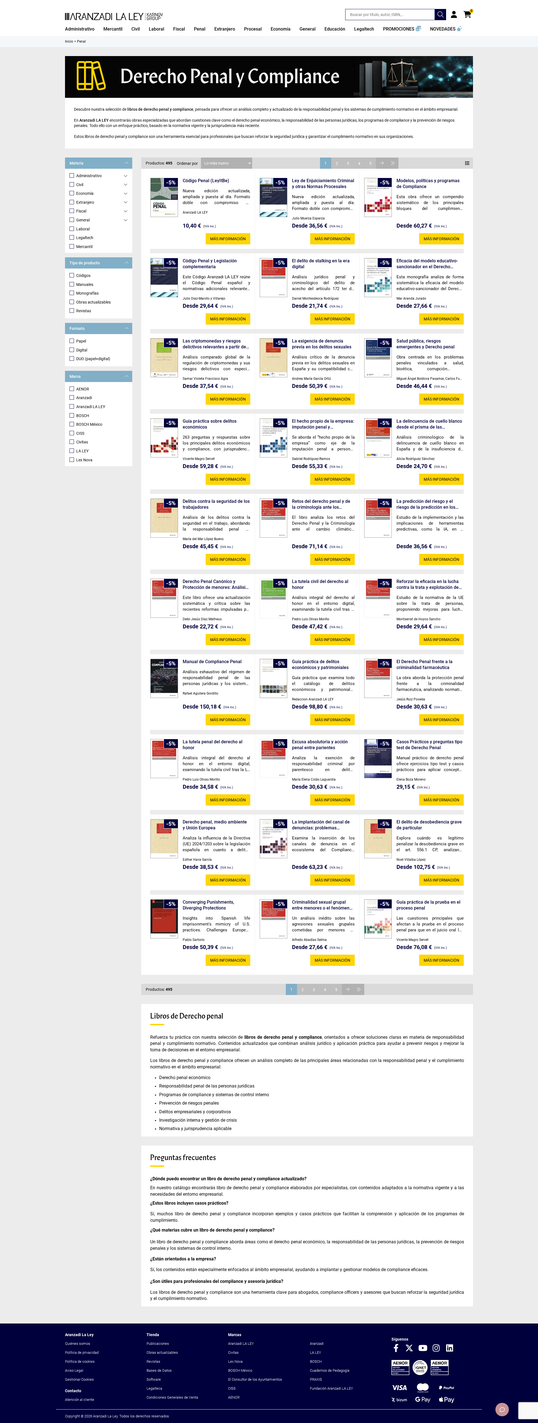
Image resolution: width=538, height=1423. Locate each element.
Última (392, 163)
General (83, 220)
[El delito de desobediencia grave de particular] (378, 839)
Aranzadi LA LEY (90, 406)
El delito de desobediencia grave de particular (429, 824)
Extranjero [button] (224, 29)
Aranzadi (84, 397)
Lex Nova (84, 460)
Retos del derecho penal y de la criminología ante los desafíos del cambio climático (322, 504)
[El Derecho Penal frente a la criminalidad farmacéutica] (378, 678)
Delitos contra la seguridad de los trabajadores (216, 504)
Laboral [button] (156, 29)
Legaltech (84, 237)
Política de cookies (80, 1361)
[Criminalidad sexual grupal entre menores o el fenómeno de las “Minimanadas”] (273, 919)
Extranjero (85, 202)
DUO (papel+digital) (93, 359)
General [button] (308, 29)
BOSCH (82, 415)
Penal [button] (199, 29)
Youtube (422, 1348)
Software (154, 1379)
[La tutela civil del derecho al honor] (273, 598)
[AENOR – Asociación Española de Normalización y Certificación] (420, 1374)
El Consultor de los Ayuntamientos (255, 1379)
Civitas (82, 442)
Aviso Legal (74, 1370)
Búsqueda (440, 14)
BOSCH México (89, 424)
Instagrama (436, 1348)
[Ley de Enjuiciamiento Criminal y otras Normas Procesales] (273, 197)
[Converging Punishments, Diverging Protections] (164, 919)
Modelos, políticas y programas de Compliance (428, 183)
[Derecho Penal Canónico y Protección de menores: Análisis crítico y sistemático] (164, 598)
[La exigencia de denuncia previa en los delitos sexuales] (273, 358)
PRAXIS (316, 1379)
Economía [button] (281, 29)
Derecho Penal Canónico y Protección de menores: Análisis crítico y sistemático (215, 584)
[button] (402, 29)
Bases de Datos (159, 1370)
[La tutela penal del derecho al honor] (164, 758)
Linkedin (449, 1348)
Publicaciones (158, 1343)
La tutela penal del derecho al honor (212, 744)
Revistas (83, 311)
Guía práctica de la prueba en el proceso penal (428, 905)
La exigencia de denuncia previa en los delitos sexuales (321, 344)
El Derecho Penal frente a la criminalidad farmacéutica (424, 664)
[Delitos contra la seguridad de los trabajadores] (164, 518)
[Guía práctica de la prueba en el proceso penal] (378, 919)
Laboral (83, 229)
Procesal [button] (253, 29)
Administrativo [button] (79, 29)
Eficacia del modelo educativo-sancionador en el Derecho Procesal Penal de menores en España (427, 264)
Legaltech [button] (364, 29)
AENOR (82, 389)
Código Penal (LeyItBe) (206, 180)
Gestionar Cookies (79, 1379)
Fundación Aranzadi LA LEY (331, 1388)
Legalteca (154, 1388)
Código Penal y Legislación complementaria (210, 263)
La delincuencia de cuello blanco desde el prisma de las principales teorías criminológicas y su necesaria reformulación (429, 424)
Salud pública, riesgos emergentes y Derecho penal (425, 344)
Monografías (87, 293)
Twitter (409, 1348)
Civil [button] (135, 29)
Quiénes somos (77, 1343)
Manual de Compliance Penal (212, 661)
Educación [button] (334, 29)
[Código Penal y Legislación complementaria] (164, 277)
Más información (228, 239)
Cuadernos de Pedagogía (329, 1370)
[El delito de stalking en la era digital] (273, 277)
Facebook (395, 1348)
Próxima (381, 163)
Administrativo (89, 175)
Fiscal (81, 211)
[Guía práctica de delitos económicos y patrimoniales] (273, 678)
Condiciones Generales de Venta (172, 1397)
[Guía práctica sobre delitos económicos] (164, 438)
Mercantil (84, 246)
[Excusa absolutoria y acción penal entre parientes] (273, 758)
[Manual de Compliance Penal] (164, 678)
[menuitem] (80, 29)
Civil (79, 184)
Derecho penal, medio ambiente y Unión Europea (215, 824)
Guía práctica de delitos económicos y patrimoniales (320, 664)
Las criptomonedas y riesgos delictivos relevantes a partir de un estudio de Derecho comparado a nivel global (214, 344)
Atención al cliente (79, 1399)
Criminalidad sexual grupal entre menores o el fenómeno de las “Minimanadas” (322, 905)
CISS (80, 433)
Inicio (69, 41)
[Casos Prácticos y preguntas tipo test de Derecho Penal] (378, 758)
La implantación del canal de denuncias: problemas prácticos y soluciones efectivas (321, 825)
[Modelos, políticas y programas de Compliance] (378, 197)
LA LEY (82, 451)
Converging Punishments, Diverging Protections (208, 905)
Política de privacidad (82, 1352)
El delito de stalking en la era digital (321, 263)
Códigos (83, 275)
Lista (467, 163)
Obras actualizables (93, 302)
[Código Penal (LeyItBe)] (164, 197)
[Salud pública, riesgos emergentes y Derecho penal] (378, 358)
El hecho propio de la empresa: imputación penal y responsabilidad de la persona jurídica (323, 424)
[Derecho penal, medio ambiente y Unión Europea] (164, 839)
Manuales (84, 284)
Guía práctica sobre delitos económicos (209, 424)
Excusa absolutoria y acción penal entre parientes (320, 744)
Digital (81, 350)
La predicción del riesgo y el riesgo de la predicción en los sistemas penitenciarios (425, 504)
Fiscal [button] (179, 29)
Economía (85, 193)
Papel (81, 341)
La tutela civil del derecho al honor (320, 584)
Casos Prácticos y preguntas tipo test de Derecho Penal (429, 744)
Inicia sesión (454, 14)
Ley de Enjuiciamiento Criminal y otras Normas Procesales (323, 183)
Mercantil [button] (112, 29)
